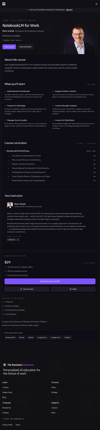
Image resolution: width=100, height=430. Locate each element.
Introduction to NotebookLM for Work (26, 156)
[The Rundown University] (4, 4)
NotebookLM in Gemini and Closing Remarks (28, 181)
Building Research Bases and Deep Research (29, 172)
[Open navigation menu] (96, 3)
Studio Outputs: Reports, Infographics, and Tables (31, 176)
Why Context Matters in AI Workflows (26, 160)
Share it (69, 10)
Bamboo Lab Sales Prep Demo (23, 164)
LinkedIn (11, 239)
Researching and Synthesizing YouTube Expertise (30, 168)
